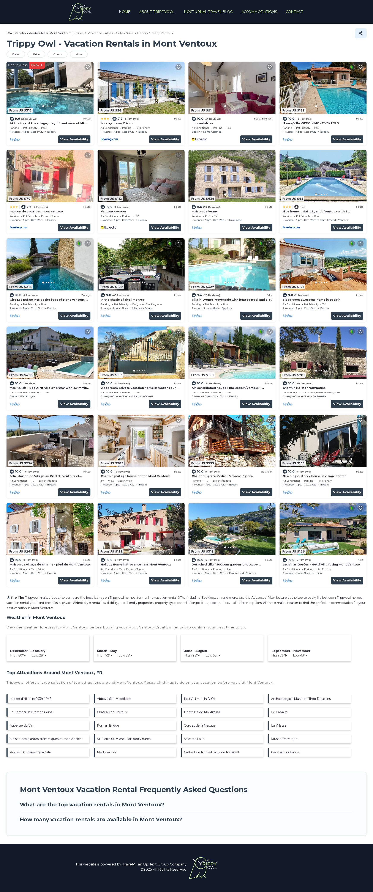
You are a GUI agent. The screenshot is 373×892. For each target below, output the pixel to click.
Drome (13, 396)
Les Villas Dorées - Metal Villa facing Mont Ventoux (321, 564)
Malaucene (235, 219)
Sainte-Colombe (212, 131)
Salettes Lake (194, 739)
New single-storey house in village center (314, 476)
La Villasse (278, 725)
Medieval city (107, 752)
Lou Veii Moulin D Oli (199, 699)
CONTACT (294, 12)
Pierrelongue (27, 396)
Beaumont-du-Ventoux (242, 573)
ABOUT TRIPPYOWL (157, 12)
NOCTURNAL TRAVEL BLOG (208, 12)
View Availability (74, 139)
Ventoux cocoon (113, 211)
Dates (15, 54)
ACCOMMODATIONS (259, 12)
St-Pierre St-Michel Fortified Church (124, 739)
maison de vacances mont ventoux (36, 211)
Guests (57, 54)
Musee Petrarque (284, 739)
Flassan (51, 573)
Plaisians (318, 573)
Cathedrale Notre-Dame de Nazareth (212, 752)
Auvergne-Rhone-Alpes (114, 308)
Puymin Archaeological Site (30, 752)
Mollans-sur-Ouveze (142, 308)
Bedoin (51, 131)
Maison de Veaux (204, 211)
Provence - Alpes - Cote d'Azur (27, 131)
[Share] (361, 33)
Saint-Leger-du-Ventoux (334, 219)
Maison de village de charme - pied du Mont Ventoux (50, 564)
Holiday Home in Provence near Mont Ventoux (136, 564)
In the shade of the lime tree (123, 299)
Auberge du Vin (21, 725)
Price (36, 54)
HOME (124, 12)
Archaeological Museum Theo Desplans (301, 699)
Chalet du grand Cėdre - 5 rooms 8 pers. (222, 476)
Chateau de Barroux (112, 712)
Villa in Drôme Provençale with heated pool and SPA (232, 299)
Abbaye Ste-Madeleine (114, 699)
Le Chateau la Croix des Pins (31, 712)
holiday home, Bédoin (117, 123)
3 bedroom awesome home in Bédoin (312, 299)
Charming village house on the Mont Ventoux (135, 476)
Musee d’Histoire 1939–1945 (30, 699)
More (79, 54)
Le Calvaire (279, 712)
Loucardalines (202, 123)
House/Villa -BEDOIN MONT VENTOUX (311, 123)
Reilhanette (319, 396)
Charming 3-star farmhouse (304, 387)
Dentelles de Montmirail (202, 712)
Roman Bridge (108, 725)
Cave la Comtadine (285, 752)
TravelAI (129, 864)
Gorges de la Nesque (200, 725)
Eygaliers (227, 308)
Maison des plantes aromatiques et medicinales (45, 739)
